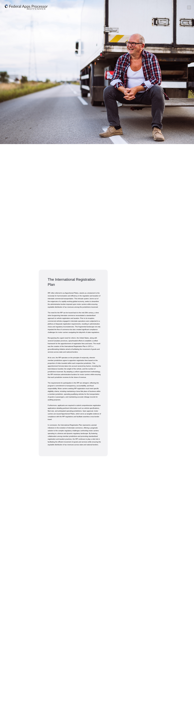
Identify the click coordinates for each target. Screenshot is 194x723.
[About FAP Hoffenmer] (26, 7)
